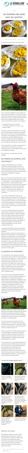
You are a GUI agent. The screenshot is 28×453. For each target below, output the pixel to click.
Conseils (14, 10)
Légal (4, 450)
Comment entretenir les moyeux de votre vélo (21, 419)
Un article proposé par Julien (10, 39)
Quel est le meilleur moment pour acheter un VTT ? (6, 378)
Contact (7, 450)
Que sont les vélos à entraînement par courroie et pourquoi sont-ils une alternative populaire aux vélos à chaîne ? (7, 399)
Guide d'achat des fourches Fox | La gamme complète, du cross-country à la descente (6, 421)
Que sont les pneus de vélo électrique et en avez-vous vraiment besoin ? (20, 378)
